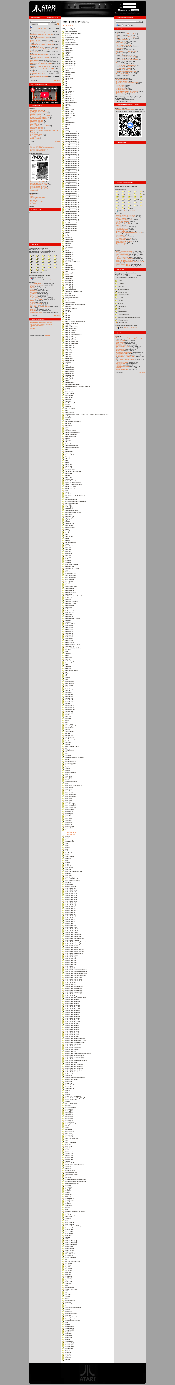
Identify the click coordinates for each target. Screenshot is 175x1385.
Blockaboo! (68, 692)
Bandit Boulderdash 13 (71, 139)
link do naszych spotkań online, (125, 109)
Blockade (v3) (68, 698)
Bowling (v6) (68, 1118)
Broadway (67, 1218)
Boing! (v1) (68, 776)
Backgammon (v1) (70, 61)
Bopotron (67, 869)
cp (143, 191)
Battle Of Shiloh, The (71, 341)
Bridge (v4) (68, 1194)
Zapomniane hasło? (120, 13)
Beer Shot (67, 423)
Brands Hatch (68, 1137)
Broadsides (68, 1216)
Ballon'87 (67, 106)
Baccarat (67, 55)
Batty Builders (69, 382)
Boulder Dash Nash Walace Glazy (74, 1042)
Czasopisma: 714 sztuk (37, 181)
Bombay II (67, 815)
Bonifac (67, 847)
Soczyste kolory (120, 363)
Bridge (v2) (68, 1190)
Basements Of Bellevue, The (73, 291)
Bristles (66, 1213)
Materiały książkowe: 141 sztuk (39, 184)
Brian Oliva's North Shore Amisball (75, 1181)
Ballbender (67, 94)
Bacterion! (67, 67)
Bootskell (67, 866)
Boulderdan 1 (68, 1074)
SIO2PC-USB (120, 342)
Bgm (66, 490)
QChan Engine (34, 138)
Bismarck (67, 571)
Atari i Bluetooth (120, 340)
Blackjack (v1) (68, 625)
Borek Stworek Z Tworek (72, 880)
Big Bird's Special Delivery (72, 512)
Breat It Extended (69, 1170)
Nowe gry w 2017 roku (36, 123)
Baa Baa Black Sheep (71, 44)
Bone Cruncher (69, 841)
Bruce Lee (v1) (69, 1222)
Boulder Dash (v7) (70, 912)
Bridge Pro (67, 1203)
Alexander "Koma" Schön (123, 238)
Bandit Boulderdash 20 (71, 154)
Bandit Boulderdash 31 (71, 176)
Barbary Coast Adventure (72, 261)
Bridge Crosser (69, 1200)
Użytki (125, 25)
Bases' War (68, 293)
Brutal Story (68, 1235)
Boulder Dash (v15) (70, 899)
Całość (35, 279)
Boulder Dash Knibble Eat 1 (73, 977)
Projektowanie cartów (122, 348)
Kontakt (31, 206)
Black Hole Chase (70, 603)
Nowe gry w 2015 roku (36, 128)
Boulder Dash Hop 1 (70, 957)
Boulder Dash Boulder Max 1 (73, 934)
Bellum (66, 442)
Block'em (67, 690)
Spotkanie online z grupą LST (38, 73)
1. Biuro (119, 280)
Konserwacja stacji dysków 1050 (39, 117)
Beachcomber (68, 395)
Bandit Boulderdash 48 (71, 210)
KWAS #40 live (34, 60)
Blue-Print (67, 742)
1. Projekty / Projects (122, 79)
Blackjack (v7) (68, 637)
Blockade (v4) (68, 700)
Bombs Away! (68, 840)
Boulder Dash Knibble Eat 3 (73, 981)
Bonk (66, 849)
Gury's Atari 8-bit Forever (37, 197)
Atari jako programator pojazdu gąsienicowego (129, 338)
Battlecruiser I (68, 358)
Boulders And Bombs (71, 1079)
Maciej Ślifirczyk (120, 239)
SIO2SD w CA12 (121, 345)
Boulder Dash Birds (70, 927)
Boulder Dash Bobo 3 (71, 931)
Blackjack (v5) (68, 633)
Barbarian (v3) (68, 256)
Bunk (66, 1322)
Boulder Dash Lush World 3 (73, 992)
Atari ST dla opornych (36, 134)
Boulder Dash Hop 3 (70, 960)
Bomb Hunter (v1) (70, 794)
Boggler (67, 768)
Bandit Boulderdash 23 (71, 159)
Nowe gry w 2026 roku (36, 110)
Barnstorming (68, 267)
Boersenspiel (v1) (70, 761)
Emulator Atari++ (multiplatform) (39, 149)
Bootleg (67, 862)
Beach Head (68, 390)
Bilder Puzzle (68, 536)
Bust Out (67, 1350)
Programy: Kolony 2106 (123, 256)
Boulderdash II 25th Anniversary (74, 1077)
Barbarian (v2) (68, 254)
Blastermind (68, 657)
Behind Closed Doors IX (72, 432)
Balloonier (67, 119)
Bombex (67, 836)
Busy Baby (67, 1352)
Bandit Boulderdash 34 (71, 182)
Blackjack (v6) (68, 635)
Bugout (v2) (68, 1281)
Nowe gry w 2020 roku (36, 120)
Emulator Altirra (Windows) (37, 150)
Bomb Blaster (68, 787)
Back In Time (68, 57)
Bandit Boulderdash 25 (71, 163)
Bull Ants (67, 1294)
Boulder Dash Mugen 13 (72, 1007)
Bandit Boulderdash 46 (71, 206)
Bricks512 (67, 1185)
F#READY (119, 222)
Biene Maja (67, 505)
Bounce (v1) (68, 1081)
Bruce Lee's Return (70, 1228)
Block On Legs (69, 689)
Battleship (67, 366)
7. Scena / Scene (121, 88)
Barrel (66, 271)
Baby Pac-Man (69, 54)
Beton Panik (68, 477)
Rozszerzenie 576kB (122, 362)
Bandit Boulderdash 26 (71, 165)
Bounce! (67, 1090)
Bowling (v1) (68, 1109)
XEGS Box (119, 365)
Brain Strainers (69, 1131)
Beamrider (67, 401)
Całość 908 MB (122, 322)
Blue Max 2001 (69, 735)
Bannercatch (68, 247)
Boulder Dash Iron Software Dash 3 (75, 973)
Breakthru (67, 1166)
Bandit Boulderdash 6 (71, 224)
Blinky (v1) (67, 666)
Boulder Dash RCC (70, 1051)
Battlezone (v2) (69, 375)
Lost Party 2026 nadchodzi (38, 51)
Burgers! (67, 1339)
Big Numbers (68, 525)
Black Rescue (68, 616)
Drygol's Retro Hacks (36, 201)
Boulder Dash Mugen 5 (71, 1029)
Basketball (67, 306)
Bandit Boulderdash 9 (71, 230)
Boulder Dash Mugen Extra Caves (75, 1040)
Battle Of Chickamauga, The (73, 334)
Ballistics (67, 104)
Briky (66, 1209)
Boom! (66, 860)
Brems (66, 1176)
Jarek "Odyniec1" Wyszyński (124, 241)
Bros (66, 1220)
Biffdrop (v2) (68, 508)
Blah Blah (67, 649)
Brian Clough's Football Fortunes (75, 1179)
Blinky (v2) (67, 668)
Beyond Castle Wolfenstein (73, 484)
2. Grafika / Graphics (122, 81)
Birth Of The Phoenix (71, 564)
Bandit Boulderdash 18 (71, 148)
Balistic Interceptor (70, 80)
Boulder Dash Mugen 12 (72, 1005)
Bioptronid (67, 555)
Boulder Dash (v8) (70, 914)
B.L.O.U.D (67, 35)
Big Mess (67, 521)
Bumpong (67, 1315)
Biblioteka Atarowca (35, 153)
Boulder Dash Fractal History (73, 953)
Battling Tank (68, 379)
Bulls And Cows (69, 1300)
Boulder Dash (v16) (70, 901)
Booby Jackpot (69, 856)
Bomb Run (67, 802)
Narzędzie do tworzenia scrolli (39, 113)
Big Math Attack (69, 520)
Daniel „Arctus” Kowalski (123, 224)
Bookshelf (67, 858)
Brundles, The (68, 1229)
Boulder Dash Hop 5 (70, 964)
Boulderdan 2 (68, 1075)
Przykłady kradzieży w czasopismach (127, 59)
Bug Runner (68, 1268)
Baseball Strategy (70, 289)
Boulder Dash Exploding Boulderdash (76, 944)
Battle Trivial (68, 356)
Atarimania (33, 199)
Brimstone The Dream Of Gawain (74, 1211)
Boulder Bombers (70, 886)
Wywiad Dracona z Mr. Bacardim (125, 217)
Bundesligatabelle (70, 1319)
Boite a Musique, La (70, 781)
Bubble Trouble (69, 1250)
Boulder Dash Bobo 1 (71, 929)
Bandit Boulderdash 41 (71, 197)
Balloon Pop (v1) (69, 113)
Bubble (66, 1239)
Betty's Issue (68, 479)
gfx (143, 194)
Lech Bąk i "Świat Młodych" (124, 219)
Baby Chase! (68, 50)
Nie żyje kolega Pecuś (36, 47)
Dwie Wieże (33, 305)
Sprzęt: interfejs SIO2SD (123, 266)
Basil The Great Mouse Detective (40, 306)
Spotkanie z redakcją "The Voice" (40, 57)
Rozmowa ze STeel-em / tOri (38, 29)
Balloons (67, 120)
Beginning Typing (70, 430)
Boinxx (66, 779)
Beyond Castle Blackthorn (72, 482)
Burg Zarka (68, 1331)
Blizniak (67, 677)
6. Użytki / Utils (120, 87)
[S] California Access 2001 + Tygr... (126, 37)
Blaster (66, 655)
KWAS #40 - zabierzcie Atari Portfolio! (41, 63)
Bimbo (66, 544)
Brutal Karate (68, 1231)
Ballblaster (67, 96)
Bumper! (67, 1309)
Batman (67, 314)
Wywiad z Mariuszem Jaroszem (125, 215)
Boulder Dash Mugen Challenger (74, 1038)
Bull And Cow (68, 1293)
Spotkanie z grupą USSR (37, 61)
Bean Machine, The (70, 403)
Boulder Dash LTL (70, 983)
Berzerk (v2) (68, 466)
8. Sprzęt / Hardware (122, 89)
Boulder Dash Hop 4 (70, 962)
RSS (55, 24)
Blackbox (67, 622)
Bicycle (66, 497)
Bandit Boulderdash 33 (71, 180)
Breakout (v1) (68, 1151)
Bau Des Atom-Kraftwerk (72, 384)
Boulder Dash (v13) (70, 895)
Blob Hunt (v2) (69, 683)
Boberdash (68, 752)
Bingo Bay (67, 551)
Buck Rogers (68, 1255)
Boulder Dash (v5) (70, 908)
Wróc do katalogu (67, 25)
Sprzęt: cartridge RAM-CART (124, 260)
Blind (66, 664)
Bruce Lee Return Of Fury (72, 1226)
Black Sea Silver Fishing (72, 618)
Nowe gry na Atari (121, 42)
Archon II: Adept (35, 298)
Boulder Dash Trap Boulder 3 (73, 1068)
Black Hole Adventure (71, 601)
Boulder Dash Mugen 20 (72, 1021)
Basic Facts (68, 301)
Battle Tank (68, 352)
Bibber (66, 492)
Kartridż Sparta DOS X (36, 114)
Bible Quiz (67, 494)
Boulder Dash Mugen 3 (71, 1025)
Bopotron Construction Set (73, 871)
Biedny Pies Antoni (70, 499)
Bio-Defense (68, 553)
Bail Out (67, 76)
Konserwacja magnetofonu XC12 (39, 118)
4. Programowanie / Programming (125, 84)
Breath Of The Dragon (71, 1174)
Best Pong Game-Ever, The (72, 471)
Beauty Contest (69, 412)
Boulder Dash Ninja (70, 1046)
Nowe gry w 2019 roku (36, 121)
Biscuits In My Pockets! (71, 568)
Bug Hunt (67, 1265)
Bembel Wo (68, 444)
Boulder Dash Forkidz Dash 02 (74, 951)
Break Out (67, 1144)
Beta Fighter (68, 473)
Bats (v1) (67, 315)
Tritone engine (34, 137)
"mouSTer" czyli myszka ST (124, 253)
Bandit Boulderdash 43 (71, 200)
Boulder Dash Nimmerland (72, 1044)
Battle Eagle (68, 325)
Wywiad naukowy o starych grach (126, 51)
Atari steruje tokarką (122, 369)
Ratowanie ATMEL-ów (122, 346)
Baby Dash (67, 52)
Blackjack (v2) (68, 627)
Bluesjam (67, 744)
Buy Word (67, 1356)
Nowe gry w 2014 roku (36, 136)
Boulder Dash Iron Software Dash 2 (75, 971)
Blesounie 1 (68, 663)
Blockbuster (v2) (69, 707)
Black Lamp (68, 614)
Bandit (66, 130)
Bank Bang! (68, 236)
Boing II (67, 774)
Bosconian (67, 882)
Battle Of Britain (69, 332)
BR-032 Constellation (71, 41)
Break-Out (67, 1148)
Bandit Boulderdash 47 (71, 208)
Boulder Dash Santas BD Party (74, 1055)
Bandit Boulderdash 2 (71, 152)
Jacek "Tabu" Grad (121, 237)
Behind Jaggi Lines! (70, 434)
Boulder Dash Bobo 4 (71, 932)
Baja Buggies (68, 78)
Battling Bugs (68, 377)
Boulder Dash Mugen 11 (72, 1003)
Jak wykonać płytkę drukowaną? (125, 359)
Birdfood (67, 559)
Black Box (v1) (69, 588)
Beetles (66, 427)
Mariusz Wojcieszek (122, 227)
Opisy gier (32, 282)
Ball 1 (66, 83)
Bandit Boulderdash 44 (71, 202)
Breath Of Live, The (70, 1172)
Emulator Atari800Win (36, 146)
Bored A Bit (68, 875)
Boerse (66, 759)
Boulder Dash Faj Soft (71, 945)
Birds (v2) (67, 562)
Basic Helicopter (69, 302)
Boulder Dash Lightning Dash (73, 986)
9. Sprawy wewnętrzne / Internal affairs (127, 91)
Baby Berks (68, 48)
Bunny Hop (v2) (69, 1330)
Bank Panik (68, 237)
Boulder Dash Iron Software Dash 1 (75, 969)
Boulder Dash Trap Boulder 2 (73, 1066)
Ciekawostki (119, 48)
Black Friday (68, 594)
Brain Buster (68, 1129)
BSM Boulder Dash (70, 42)
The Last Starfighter (36, 303)
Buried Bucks (68, 1341)
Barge (66, 263)
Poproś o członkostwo (134, 13)
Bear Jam (67, 404)
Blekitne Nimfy (69, 661)
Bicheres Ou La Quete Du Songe (74, 495)
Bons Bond (68, 853)
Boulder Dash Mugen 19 (72, 1018)
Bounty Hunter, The (70, 1099)
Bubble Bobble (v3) (70, 1244)
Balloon (67, 107)
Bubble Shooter (69, 1248)
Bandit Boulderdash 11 (71, 135)
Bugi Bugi (67, 1274)
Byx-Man (67, 1359)
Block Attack (68, 685)
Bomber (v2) (68, 820)
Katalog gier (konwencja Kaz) (38, 248)
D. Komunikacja (122, 311)
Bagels (66, 70)
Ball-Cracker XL (69, 91)
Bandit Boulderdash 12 (71, 137)
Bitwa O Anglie (69, 579)
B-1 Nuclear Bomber (70, 31)
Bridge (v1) (68, 1189)
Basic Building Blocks (71, 297)
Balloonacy (68, 117)
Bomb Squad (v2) (70, 805)
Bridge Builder (69, 1198)
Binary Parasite (69, 546)
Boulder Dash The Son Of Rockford (75, 1060)
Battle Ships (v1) (69, 345)
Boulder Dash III (69, 968)
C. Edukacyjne (122, 309)
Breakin (66, 1150)
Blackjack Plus (69, 642)
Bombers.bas (71, 834)
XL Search (33, 203)
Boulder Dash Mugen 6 (71, 1031)
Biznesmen (68, 585)
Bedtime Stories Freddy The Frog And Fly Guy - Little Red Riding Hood (86, 414)
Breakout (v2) (68, 1153)
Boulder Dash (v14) (70, 897)
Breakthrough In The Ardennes (74, 1164)
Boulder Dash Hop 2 (70, 958)
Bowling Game (69, 1122)
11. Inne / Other (120, 94)
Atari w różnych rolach (122, 366)
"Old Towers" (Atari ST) (37, 283)
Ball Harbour (68, 87)
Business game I (69, 1344)
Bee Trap (67, 416)
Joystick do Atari (121, 349)
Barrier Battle (68, 276)
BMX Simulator (69, 39)
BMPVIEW (33, 133)
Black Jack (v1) (69, 609)
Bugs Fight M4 (69, 1287)
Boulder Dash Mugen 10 (72, 1001)
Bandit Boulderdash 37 (71, 187)
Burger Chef (68, 1335)
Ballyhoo (67, 124)
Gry (119, 25)
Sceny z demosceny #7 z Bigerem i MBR (42, 69)
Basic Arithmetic (69, 295)
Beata (66, 410)
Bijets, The (67, 531)
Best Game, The (69, 469)
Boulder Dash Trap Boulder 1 (73, 1064)
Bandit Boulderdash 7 (71, 226)
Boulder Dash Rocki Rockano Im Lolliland (77, 1053)
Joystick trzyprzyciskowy (123, 355)
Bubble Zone (68, 1252)
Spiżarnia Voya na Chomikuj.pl (39, 189)
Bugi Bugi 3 (68, 1278)
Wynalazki (118, 336)
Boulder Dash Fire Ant (71, 947)
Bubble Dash (68, 1246)
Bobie (66, 754)
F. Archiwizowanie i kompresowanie (128, 317)
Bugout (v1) (68, 1280)
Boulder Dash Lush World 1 (73, 988)
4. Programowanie (123, 289)
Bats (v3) (67, 319)
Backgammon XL (69, 65)
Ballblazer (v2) (69, 100)
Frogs (32, 286)
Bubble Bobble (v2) (70, 1242)
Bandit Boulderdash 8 (71, 228)
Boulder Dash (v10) (70, 890)
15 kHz (118, 62)
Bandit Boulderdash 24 (71, 161)
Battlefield (67, 362)
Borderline (67, 873)
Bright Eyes (68, 1205)
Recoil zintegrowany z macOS (39, 76)
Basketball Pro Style (70, 308)
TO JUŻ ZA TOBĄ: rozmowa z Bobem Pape (129, 232)
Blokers (66, 720)
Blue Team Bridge (70, 739)
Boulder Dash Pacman (71, 1049)
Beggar (66, 429)
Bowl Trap (67, 1105)
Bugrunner (67, 1283)
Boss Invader (68, 884)
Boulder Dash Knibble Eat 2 (73, 979)
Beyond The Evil (69, 488)
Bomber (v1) (68, 818)
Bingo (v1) (67, 547)
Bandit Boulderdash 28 (71, 169)
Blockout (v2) (68, 713)
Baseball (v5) (68, 288)
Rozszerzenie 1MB (121, 353)
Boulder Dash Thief (70, 1062)
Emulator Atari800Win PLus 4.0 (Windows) (42, 147)
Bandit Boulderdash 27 (71, 167)
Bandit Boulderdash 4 (71, 193)
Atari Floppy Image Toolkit (38, 71)
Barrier (66, 274)
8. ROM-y (120, 300)
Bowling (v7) (68, 1120)
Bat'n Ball (67, 312)
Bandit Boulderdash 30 (71, 174)
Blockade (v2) (68, 696)
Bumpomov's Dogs (70, 1313)
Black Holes (68, 607)
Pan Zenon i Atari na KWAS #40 (39, 54)
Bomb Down (68, 789)
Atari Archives (34, 200)
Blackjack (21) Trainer (71, 624)
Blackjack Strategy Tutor (72, 644)
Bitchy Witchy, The (70, 573)
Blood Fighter (68, 724)
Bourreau (67, 1101)
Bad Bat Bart (68, 69)
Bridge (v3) (68, 1192)
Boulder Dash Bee (70, 925)
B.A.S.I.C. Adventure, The (72, 33)
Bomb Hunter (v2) (70, 796)
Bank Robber (68, 239)
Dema (131, 25)
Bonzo (66, 854)
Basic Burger (68, 299)
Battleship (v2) (69, 369)
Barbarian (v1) (68, 252)
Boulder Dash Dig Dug (71, 940)
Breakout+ (67, 1161)
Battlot (66, 380)
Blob (66, 679)
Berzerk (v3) (68, 468)
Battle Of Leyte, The (70, 338)
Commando (33, 290)
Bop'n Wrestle (68, 867)
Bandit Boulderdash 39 (71, 191)
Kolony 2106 (34, 296)
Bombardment (69, 809)
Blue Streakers (69, 737)
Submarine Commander (37, 285)
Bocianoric (67, 755)
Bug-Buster (68, 1270)
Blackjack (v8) (68, 638)
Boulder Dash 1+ (69, 918)
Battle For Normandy (71, 327)
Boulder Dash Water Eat (72, 1072)
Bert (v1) (67, 457)
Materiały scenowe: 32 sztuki (38, 183)
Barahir (66, 250)
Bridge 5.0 (67, 1196)
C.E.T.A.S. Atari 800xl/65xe (124, 45)
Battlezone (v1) (69, 373)
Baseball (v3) (68, 284)
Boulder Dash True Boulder (73, 1070)
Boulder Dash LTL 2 (70, 984)
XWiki (31, 196)
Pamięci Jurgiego (35, 40)
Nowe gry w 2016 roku (36, 127)
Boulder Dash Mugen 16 (72, 1012)
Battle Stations (69, 351)
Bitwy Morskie (68, 581)
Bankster (67, 245)
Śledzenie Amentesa (122, 229)
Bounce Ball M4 (69, 1088)
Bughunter (67, 1272)
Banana (66, 128)
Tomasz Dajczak (121, 218)
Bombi (66, 838)
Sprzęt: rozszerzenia (122, 257)
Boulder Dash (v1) (70, 888)
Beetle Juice (68, 425)
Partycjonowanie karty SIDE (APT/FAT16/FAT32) (44, 130)
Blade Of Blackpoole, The (72, 648)
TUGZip (49, 279)
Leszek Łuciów (120, 231)
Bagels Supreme (69, 72)
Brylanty (67, 1237)
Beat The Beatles (69, 408)
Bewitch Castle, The (70, 481)
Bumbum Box (68, 1304)
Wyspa (32, 300)
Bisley (66, 570)
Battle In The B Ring (70, 328)
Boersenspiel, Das (70, 765)
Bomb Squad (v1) (70, 804)
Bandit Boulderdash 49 (71, 211)
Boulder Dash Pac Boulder (72, 1047)
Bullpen (67, 1298)
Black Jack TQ (69, 612)
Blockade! (67, 703)
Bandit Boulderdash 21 (71, 156)
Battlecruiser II (69, 360)
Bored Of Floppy (69, 877)
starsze (57, 141)
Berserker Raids (69, 455)
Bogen (66, 767)
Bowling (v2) (68, 1111)
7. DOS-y (120, 297)
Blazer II (67, 659)
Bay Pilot (67, 388)
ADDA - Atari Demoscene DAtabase (126, 186)
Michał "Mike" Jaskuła (122, 221)
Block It (66, 687)
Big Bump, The (69, 516)
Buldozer (67, 1291)
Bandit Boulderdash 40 (71, 195)
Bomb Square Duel (70, 807)
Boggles (67, 770)
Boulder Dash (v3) (70, 905)
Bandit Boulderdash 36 (71, 185)
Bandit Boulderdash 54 (71, 223)
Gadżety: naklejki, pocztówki (124, 258)
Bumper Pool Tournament (72, 1307)
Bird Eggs (67, 557)
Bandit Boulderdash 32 (71, 178)
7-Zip (45, 279)
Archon (32, 302)
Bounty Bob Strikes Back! (72, 1096)
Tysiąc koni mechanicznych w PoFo (40, 31)
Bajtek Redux (34, 190)
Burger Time (68, 1337)
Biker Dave (67, 533)
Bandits (67, 232)
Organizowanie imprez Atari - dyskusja (41, 322)
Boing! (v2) (68, 778)
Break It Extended (70, 1142)
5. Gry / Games (120, 85)
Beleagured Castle (70, 436)
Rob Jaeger (119, 235)
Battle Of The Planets (71, 343)
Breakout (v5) (68, 1159)
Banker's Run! (69, 241)
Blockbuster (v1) (69, 705)
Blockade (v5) (68, 701)
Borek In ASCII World (71, 879)
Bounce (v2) (68, 1083)
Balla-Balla (67, 93)
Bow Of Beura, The (70, 1103)
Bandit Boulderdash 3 (71, 172)
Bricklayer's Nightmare (71, 1183)
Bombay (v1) (68, 811)
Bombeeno (68, 817)
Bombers (67, 830)
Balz (65, 126)
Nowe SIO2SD (120, 343)
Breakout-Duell (69, 1163)
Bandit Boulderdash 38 (71, 189)
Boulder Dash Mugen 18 (72, 1016)
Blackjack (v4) (68, 631)
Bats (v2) (67, 317)
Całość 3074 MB (37, 272)
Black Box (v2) (69, 590)
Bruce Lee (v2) (69, 1224)
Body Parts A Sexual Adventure (74, 757)
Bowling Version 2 (70, 1124)
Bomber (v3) (68, 822)
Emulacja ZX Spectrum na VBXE (39, 126)
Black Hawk (68, 598)
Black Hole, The (69, 605)
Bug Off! (67, 1267)
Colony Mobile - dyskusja (37, 325)
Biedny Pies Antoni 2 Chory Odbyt (75, 501)
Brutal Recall (68, 1233)
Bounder (67, 1094)
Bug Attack (68, 1263)
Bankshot (67, 243)
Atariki (32, 194)
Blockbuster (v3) (69, 709)
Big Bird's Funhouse (71, 510)
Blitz (66, 676)
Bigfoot (66, 529)
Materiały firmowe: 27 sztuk (38, 186)
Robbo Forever (34, 295)
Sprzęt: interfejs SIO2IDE (123, 264)
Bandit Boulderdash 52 (71, 219)
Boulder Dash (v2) (70, 903)
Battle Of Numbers (70, 339)
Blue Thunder (68, 741)
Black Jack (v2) (69, 611)
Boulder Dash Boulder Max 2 (73, 936)
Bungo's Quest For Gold (72, 1320)
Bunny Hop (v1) (69, 1328)
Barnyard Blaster (69, 269)
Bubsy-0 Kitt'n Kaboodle (72, 1254)
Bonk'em (67, 851)
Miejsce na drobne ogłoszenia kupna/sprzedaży (130, 261)
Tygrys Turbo (120, 350)
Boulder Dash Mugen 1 (71, 999)
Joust (32, 289)
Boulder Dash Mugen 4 (71, 1027)
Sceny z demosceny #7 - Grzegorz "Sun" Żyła (43, 49)
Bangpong (67, 234)
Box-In (66, 1125)
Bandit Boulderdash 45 (71, 204)
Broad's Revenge (69, 1215)
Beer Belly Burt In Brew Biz (73, 421)
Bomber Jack (68, 828)
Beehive (67, 419)
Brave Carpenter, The (71, 1138)
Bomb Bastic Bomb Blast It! (73, 785)
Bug (65, 1259)
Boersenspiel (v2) (70, 763)
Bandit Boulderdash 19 (71, 150)
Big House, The (69, 518)
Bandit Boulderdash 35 (71, 184)
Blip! (66, 674)
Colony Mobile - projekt (36, 327)
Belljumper (67, 440)
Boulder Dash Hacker (71, 955)
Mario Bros (33, 292)
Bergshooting (68, 451)
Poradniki (32, 108)
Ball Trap (67, 89)
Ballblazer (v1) (69, 98)
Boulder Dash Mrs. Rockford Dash (75, 997)
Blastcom (67, 653)
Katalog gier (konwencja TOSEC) (39, 275)
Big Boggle (68, 514)
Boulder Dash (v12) (70, 893)
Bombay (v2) (68, 813)
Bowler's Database (70, 1107)
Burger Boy (68, 1333)
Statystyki (32, 328)
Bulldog (67, 1296)
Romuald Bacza (120, 228)
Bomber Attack (69, 826)
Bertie (66, 460)
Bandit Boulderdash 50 (71, 215)
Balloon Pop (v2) (69, 115)
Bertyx (66, 462)
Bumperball (68, 1311)
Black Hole (67, 599)
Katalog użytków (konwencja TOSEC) (126, 325)
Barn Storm (68, 265)
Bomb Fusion (68, 792)
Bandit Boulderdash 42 (71, 198)
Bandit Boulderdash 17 (71, 147)
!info (131, 197)
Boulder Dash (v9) (70, 916)
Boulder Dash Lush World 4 (73, 994)
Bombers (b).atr (71, 832)
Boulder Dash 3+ (69, 921)
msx (137, 199)
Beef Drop (67, 417)
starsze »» (57, 80)
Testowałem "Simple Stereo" (124, 352)
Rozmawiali (118, 214)
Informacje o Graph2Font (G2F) (125, 34)
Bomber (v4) (68, 824)
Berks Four (68, 453)
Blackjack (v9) (68, 640)
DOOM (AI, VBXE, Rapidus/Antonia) (126, 65)
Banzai (66, 249)
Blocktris (67, 714)
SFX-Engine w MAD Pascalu (38, 111)
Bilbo (66, 534)
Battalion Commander (71, 323)
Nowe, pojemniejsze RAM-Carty (125, 251)
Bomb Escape (68, 791)
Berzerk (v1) (68, 464)
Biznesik (67, 583)
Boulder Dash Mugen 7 (71, 1033)
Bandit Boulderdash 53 (71, 221)
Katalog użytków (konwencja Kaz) (125, 273)
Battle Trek (67, 354)
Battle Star (67, 349)
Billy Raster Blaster (70, 542)
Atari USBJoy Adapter (122, 254)
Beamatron (68, 399)
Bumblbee (67, 1302)
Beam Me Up (68, 397)
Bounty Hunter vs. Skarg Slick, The (75, 1098)
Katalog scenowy (120, 189)
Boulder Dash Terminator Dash (74, 1059)
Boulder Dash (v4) (70, 906)
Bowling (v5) (68, 1116)
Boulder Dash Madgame (72, 996)
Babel (66, 46)
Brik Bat (67, 1207)
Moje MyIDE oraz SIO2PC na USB (126, 356)
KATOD (118, 225)
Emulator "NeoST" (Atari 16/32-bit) (126, 57)
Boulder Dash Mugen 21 (72, 1023)
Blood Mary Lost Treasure (72, 726)
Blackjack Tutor (69, 646)
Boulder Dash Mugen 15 (72, 1010)
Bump (66, 1306)
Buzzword (67, 1357)
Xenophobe (33, 293)
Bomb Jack (68, 798)
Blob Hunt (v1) (69, 681)
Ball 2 (66, 85)
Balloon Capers (69, 109)
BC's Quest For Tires (71, 37)
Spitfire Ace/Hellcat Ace (37, 299)
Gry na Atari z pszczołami (123, 68)
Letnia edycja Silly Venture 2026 (39, 37)
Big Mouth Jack (69, 523)
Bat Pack (67, 310)
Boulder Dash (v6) (70, 910)
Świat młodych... (120, 54)
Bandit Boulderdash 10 (71, 133)
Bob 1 (66, 748)
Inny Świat (33, 309)
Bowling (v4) (68, 1114)
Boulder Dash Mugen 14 (72, 1009)
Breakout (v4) (68, 1157)
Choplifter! (33, 288)
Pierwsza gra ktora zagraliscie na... (126, 71)
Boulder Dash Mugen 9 (71, 1036)
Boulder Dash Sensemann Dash (74, 1057)
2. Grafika (120, 283)
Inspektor (33, 310)
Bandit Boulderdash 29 (71, 171)
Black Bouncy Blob (70, 586)
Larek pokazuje (34, 124)
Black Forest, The (70, 592)
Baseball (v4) (68, 286)
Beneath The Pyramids (71, 447)
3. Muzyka (120, 286)
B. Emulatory (121, 306)
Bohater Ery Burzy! (70, 772)
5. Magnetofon (122, 292)
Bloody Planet (68, 727)
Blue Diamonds (69, 731)
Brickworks (68, 1187)
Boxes (66, 1127)
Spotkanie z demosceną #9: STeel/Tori (41, 34)
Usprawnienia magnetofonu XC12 (40, 116)
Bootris (66, 864)
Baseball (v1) (68, 280)
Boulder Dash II (69, 966)
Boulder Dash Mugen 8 (71, 1034)
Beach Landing (69, 393)
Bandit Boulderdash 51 (71, 217)
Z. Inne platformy (122, 320)
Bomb (66, 783)
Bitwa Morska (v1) (70, 575)
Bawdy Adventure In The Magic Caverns (77, 386)
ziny (131, 208)
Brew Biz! (67, 1177)
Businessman (68, 1348)
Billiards (67, 540)
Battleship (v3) (69, 371)
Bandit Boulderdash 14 (71, 141)
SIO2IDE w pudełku (121, 368)
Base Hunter (68, 278)
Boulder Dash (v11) (70, 891)
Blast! (66, 651)
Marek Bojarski (120, 242)
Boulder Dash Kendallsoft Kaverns (75, 975)
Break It (66, 1140)
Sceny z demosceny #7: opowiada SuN (41, 41)
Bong (66, 843)
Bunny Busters (69, 1326)
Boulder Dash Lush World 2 (73, 990)
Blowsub (67, 729)
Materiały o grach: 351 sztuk (38, 187)
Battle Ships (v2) (69, 347)
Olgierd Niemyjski (121, 244)
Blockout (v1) (68, 711)
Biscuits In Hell (69, 566)
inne (45, 270)
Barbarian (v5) (68, 260)
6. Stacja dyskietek (123, 294)
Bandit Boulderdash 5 (71, 213)
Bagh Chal (67, 74)
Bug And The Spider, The (72, 1261)
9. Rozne (120, 303)
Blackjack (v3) (68, 629)
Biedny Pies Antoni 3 (71, 503)
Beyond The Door (70, 486)
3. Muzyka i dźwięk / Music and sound (127, 82)
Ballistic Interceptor (70, 102)
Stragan (117, 250)
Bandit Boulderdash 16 (71, 145)
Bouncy (67, 1092)
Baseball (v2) (68, 282)
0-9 (33, 256)
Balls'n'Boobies (69, 122)
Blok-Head (67, 718)
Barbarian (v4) (68, 258)
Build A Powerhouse (71, 1289)
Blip (65, 672)
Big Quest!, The (69, 527)
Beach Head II (68, 391)
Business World (69, 1343)
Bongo (66, 845)
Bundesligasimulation (71, 1317)
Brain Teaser (68, 1133)
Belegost (67, 438)
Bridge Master (68, 1202)
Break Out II (68, 1146)
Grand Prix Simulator (36, 312)
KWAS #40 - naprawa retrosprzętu (40, 66)
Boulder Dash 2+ (69, 919)
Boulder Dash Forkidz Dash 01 (74, 949)
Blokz (66, 722)
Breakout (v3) (68, 1155)
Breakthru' (67, 1168)
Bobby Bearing (69, 750)
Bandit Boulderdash (70, 132)
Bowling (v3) (68, 1112)
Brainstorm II (68, 1135)
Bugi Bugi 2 (68, 1276)
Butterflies (67, 1354)
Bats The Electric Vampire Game (74, 321)
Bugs (66, 1285)
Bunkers (67, 1324)
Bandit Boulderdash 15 (71, 143)
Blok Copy (67, 716)
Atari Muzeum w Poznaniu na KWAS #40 (42, 44)
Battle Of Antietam (70, 330)
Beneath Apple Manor (71, 445)
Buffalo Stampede (70, 1257)
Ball (65, 81)
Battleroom (68, 364)
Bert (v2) (67, 458)
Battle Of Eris (68, 336)
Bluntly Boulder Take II (71, 746)
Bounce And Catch (70, 1085)
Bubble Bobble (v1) (70, 1241)
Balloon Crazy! (69, 111)
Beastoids (67, 406)
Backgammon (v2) (70, 63)
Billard (66, 538)
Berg (66, 449)
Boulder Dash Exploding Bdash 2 (74, 942)
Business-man (69, 1346)
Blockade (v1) (68, 694)
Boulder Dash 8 (69, 923)
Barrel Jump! (68, 273)
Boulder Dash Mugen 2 (71, 1020)
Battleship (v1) (69, 367)
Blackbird (67, 620)
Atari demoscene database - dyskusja (41, 324)
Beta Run (67, 475)
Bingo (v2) (67, 549)
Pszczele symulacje (122, 39)
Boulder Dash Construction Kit (74, 938)
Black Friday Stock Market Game (74, 596)
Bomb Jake (68, 800)
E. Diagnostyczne (123, 314)
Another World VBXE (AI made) (125, 74)
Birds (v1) (67, 560)
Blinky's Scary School (71, 670)
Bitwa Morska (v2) (70, 577)
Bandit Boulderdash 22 (71, 158)
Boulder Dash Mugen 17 (72, 1014)
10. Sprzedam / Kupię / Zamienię (125, 92)
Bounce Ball (68, 1087)
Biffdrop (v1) (68, 507)
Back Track (67, 59)
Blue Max (67, 733)
